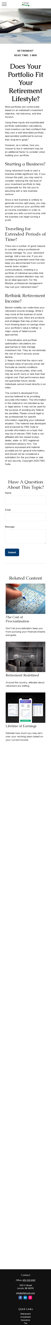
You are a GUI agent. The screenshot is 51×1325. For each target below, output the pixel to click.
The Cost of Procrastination (17, 619)
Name (8, 492)
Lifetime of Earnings (21, 726)
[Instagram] (30, 1297)
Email (8, 509)
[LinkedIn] (25, 1297)
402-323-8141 (29, 1280)
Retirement (26, 1314)
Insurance (25, 1320)
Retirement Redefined (22, 675)
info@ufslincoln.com (25, 1293)
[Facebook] (20, 1297)
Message (9, 526)
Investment (26, 1317)
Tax (25, 1323)
